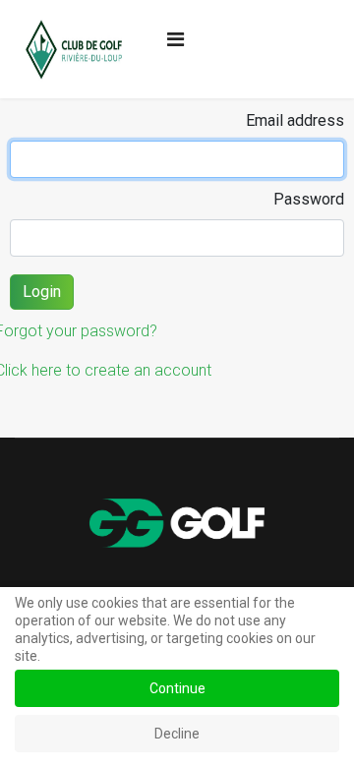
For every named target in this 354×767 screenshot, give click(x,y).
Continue (177, 688)
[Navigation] (175, 39)
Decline (177, 733)
